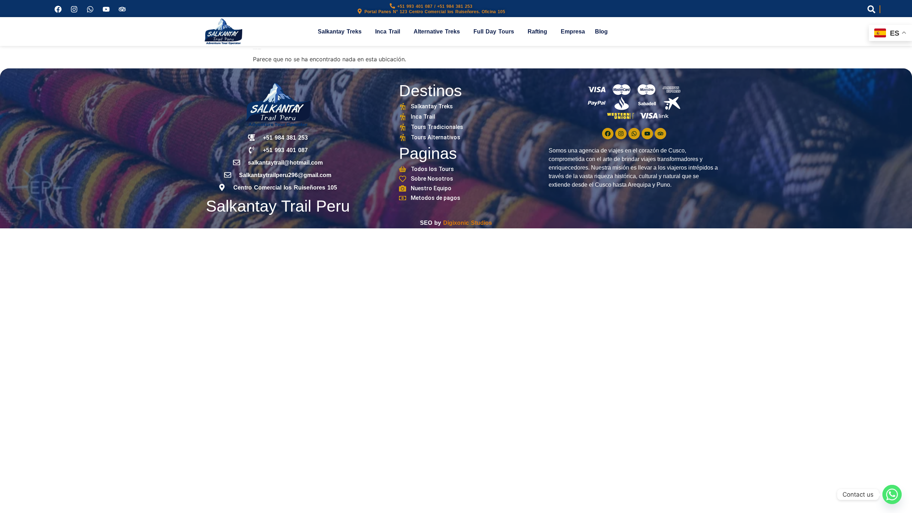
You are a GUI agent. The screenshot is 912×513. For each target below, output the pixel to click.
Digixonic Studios (467, 223)
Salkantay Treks (340, 31)
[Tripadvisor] (122, 9)
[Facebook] (58, 9)
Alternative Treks (437, 31)
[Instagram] (74, 9)
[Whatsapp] (90, 9)
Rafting (537, 31)
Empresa (573, 31)
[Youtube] (106, 9)
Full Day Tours (493, 31)
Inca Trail (387, 31)
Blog (601, 31)
